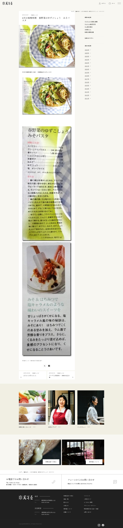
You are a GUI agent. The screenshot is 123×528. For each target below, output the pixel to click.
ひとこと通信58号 (90, 24)
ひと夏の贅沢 (89, 26)
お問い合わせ (87, 512)
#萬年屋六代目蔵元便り (36, 360)
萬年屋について (94, 462)
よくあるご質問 (88, 502)
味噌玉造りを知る (51, 462)
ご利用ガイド (87, 499)
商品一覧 (66, 499)
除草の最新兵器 (89, 32)
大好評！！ (88, 29)
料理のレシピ (34, 15)
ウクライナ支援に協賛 (91, 21)
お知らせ (66, 505)
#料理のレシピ (26, 360)
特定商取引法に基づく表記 (91, 508)
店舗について (67, 512)
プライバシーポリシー (90, 505)
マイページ (87, 495)
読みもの (78, 11)
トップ (72, 11)
